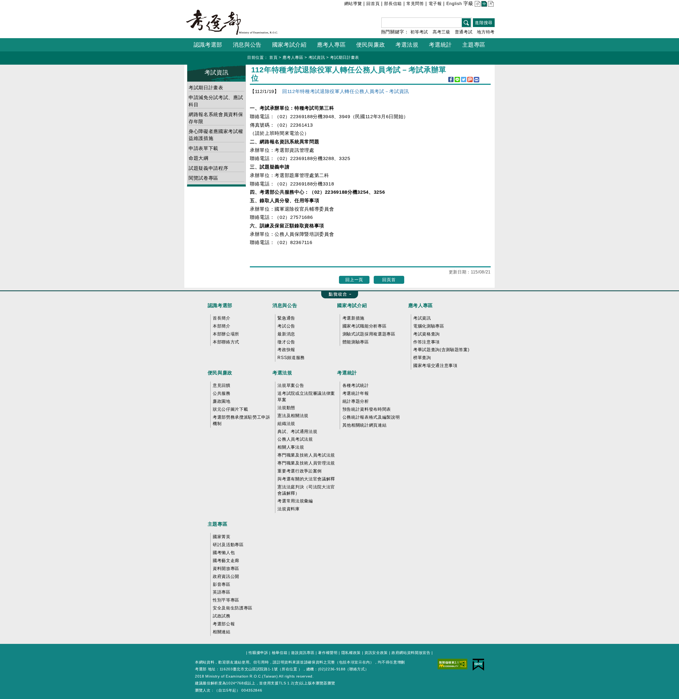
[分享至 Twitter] (463, 79)
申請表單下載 (203, 148)
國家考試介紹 (352, 305)
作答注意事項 (426, 342)
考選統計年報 (355, 393)
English (454, 3)
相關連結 (221, 632)
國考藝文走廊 (226, 560)
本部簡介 (221, 326)
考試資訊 (316, 57)
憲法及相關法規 (292, 415)
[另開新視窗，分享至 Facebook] (451, 79)
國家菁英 (221, 536)
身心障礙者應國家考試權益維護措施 (216, 135)
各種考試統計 (355, 385)
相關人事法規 (290, 447)
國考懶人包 (224, 552)
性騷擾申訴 (258, 653)
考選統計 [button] (440, 45)
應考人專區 (292, 57)
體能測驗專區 (355, 342)
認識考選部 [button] (208, 45)
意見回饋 (221, 385)
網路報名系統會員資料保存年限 (216, 118)
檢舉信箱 (280, 653)
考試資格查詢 (426, 334)
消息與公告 (284, 305)
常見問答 (415, 3)
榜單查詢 (422, 357)
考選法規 (282, 372)
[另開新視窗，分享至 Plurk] (470, 79)
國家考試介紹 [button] (289, 45)
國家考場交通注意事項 (435, 365)
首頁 (273, 57)
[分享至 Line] (457, 79)
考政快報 (286, 349)
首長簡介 (221, 318)
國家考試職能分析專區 (364, 326)
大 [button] (490, 4)
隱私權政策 (351, 653)
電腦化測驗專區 (428, 326)
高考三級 (441, 32)
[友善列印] (476, 79)
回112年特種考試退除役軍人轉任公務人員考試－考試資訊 (345, 91)
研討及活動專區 (228, 544)
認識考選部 (220, 305)
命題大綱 (198, 158)
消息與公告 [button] (247, 45)
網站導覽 (353, 3)
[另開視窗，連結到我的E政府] (478, 664)
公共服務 (221, 393)
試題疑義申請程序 (208, 168)
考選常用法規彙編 (295, 501)
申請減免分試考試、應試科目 (216, 101)
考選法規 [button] (407, 45)
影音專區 (221, 584)
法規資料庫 (288, 509)
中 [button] (483, 4)
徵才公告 (286, 342)
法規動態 (286, 407)
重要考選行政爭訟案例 (299, 471)
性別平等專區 (226, 600)
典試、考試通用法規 (297, 431)
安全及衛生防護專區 (233, 608)
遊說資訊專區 (302, 653)
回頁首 (388, 279)
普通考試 (464, 32)
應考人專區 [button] (331, 45)
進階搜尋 (484, 22)
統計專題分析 (355, 401)
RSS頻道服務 (291, 357)
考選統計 (347, 372)
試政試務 (221, 616)
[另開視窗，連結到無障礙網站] (452, 664)
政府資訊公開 (226, 576)
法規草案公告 (290, 385)
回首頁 (373, 3)
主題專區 (218, 524)
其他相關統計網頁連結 (364, 425)
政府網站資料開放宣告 (410, 653)
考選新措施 (353, 318)
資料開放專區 (226, 568)
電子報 (435, 3)
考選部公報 (224, 624)
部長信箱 (393, 3)
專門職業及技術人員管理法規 (306, 463)
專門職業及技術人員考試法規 (306, 455)
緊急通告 (286, 318)
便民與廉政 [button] (370, 45)
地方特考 (486, 32)
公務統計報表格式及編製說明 (371, 417)
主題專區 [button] (473, 45)
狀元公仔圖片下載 (230, 409)
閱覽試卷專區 (203, 178)
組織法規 (286, 423)
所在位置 (289, 669)
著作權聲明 (327, 653)
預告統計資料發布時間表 (366, 409)
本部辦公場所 (226, 334)
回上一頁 (354, 279)
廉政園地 (221, 401)
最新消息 (286, 334)
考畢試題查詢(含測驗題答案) (441, 349)
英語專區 (221, 592)
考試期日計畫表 (344, 57)
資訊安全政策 (376, 653)
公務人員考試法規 (295, 439)
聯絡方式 (357, 669)
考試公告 (286, 326)
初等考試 (419, 32)
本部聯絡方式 (226, 342)
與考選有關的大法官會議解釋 (306, 479)
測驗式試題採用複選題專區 (368, 334)
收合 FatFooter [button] (338, 294)
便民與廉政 (220, 372)
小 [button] (477, 4)
